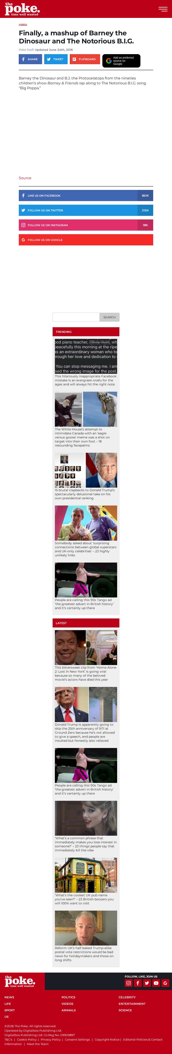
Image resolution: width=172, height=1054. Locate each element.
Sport (9, 1010)
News (9, 997)
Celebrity (127, 997)
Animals (69, 1010)
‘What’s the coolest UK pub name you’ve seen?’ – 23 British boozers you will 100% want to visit (84, 899)
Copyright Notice (107, 1039)
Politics (68, 997)
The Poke (28, 9)
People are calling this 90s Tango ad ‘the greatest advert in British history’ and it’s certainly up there (84, 604)
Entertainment (132, 1003)
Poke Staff (26, 49)
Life (7, 1003)
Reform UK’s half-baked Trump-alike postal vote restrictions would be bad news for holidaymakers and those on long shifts (84, 954)
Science (125, 1010)
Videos (23, 24)
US (6, 1016)
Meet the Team (38, 1044)
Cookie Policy (27, 1039)
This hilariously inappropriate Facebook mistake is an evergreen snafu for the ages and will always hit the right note (85, 380)
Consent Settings (77, 1039)
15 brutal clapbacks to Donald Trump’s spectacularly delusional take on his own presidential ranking (85, 494)
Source (25, 178)
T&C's (8, 1039)
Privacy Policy (51, 1039)
